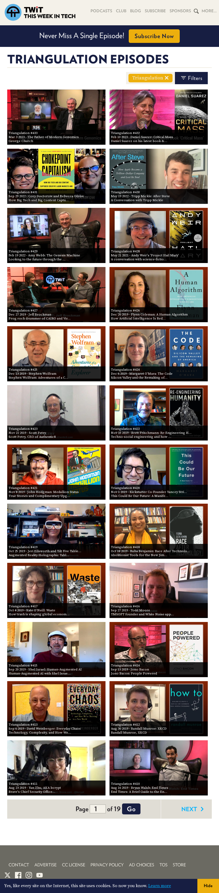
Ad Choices (141, 864)
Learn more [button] (159, 885)
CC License (73, 864)
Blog (135, 11)
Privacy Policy (107, 864)
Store (179, 864)
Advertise (45, 864)
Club (121, 11)
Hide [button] (208, 885)
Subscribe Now (169, 36)
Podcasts (101, 11)
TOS (163, 864)
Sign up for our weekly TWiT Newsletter (107, 35)
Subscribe (155, 11)
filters (195, 78)
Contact (19, 864)
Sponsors (180, 11)
